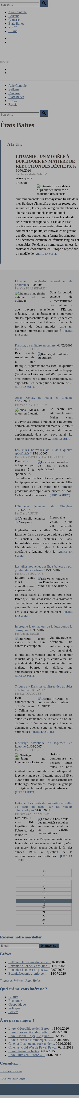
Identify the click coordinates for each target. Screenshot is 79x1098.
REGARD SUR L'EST (16, 54)
